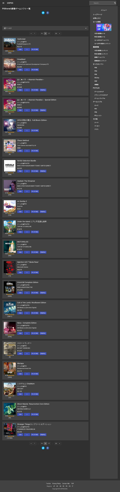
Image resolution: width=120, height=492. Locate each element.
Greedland (21, 59)
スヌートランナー (24, 343)
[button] (45, 28)
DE (63, 486)
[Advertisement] (45, 20)
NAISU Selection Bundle (26, 161)
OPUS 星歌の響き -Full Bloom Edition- (32, 120)
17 (49, 33)
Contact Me (66, 483)
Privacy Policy (56, 483)
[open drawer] (3, 3)
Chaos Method (23, 140)
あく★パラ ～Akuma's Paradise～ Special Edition (36, 100)
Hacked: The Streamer (26, 181)
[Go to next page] (59, 33)
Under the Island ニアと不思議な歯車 (32, 221)
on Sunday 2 (22, 201)
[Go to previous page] (31, 33)
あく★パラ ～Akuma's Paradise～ (30, 79)
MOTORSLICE (22, 242)
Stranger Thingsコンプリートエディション (34, 424)
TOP (72, 483)
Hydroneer (21, 39)
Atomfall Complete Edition (27, 282)
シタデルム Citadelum (26, 384)
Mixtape (20, 363)
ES (69, 486)
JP (54, 486)
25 (56, 33)
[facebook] (47, 13)
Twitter (48, 483)
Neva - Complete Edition (26, 323)
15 (42, 33)
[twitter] (43, 13)
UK (60, 486)
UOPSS (10, 3)
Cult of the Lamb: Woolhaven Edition (31, 303)
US (57, 486)
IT (72, 486)
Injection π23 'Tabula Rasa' (27, 262)
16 (45, 33)
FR (66, 486)
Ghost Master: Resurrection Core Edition (33, 404)
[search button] (115, 3)
